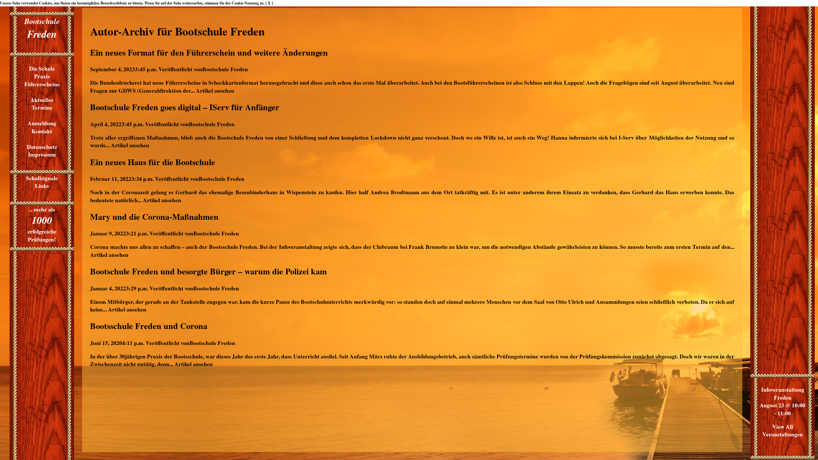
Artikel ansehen (215, 90)
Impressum (42, 154)
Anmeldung (41, 123)
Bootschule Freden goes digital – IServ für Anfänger (184, 107)
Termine (42, 107)
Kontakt (42, 131)
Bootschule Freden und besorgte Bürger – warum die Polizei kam (208, 271)
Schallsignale (42, 178)
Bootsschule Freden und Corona (148, 326)
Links (42, 185)
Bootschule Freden (225, 69)
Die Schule (42, 68)
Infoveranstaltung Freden (782, 393)
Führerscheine (42, 84)
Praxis (42, 76)
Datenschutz (42, 146)
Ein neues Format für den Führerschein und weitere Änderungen (209, 52)
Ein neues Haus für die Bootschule (152, 162)
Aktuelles (41, 100)
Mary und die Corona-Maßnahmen (154, 217)
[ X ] (269, 3)
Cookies (45, 3)
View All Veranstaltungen (782, 430)
